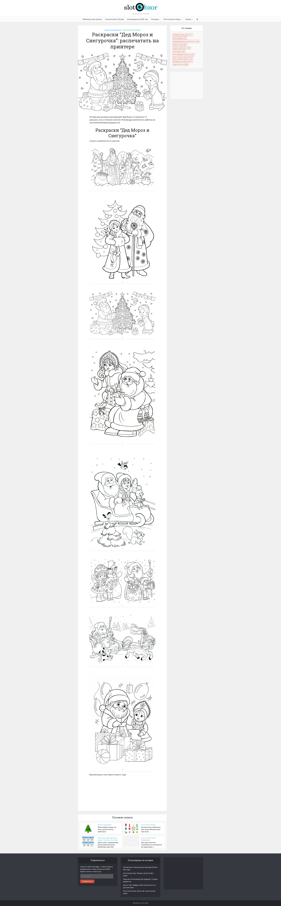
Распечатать (145, 840)
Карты (188, 19)
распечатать (181, 64)
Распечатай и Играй (114, 19)
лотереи (179, 51)
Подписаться (87, 881)
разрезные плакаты (183, 61)
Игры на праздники (113, 30)
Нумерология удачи (183, 35)
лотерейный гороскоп (184, 54)
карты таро (180, 45)
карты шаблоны (182, 48)
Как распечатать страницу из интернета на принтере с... (151, 844)
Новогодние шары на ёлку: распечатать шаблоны (107, 829)
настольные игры (183, 58)
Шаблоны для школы (92, 19)
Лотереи (155, 19)
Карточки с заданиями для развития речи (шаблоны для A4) (108, 844)
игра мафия (180, 38)
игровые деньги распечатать (186, 41)
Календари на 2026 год (137, 19)
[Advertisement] (122, 794)
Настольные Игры (172, 19)
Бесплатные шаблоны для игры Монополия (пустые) (151, 829)
